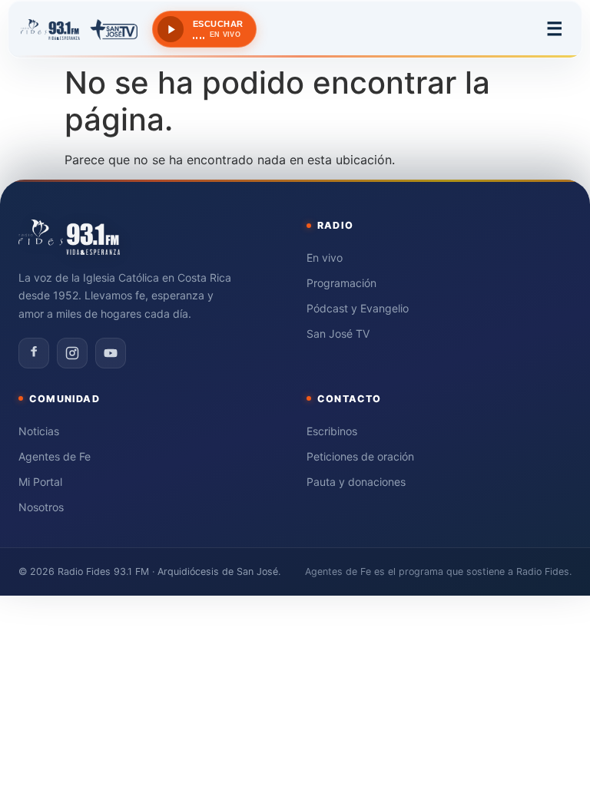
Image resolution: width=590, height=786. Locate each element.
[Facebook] (33, 353)
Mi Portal (40, 481)
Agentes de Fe (54, 456)
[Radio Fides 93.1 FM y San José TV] (79, 29)
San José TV (338, 333)
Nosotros (41, 507)
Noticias (38, 431)
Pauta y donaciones (356, 481)
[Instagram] (72, 353)
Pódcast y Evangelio (358, 308)
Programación (341, 282)
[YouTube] (110, 353)
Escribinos (332, 431)
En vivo (325, 257)
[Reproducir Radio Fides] (170, 29)
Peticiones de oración (360, 456)
